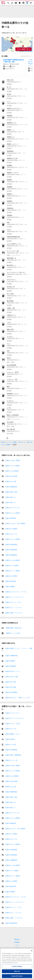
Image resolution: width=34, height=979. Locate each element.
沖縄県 (8, 444)
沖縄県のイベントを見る (12, 633)
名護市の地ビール (10, 497)
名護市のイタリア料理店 (12, 465)
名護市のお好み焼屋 (11, 476)
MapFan (3, 442)
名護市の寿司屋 (10, 739)
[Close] (32, 951)
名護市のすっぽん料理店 (12, 560)
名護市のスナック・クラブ (13, 602)
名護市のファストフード (12, 713)
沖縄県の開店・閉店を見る (13, 628)
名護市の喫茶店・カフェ (12, 734)
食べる (21, 442)
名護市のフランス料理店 (12, 539)
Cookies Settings (17, 966)
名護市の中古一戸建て (12, 676)
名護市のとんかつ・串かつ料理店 (15, 523)
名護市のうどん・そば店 (12, 723)
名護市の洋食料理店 (11, 544)
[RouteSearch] (12, 3)
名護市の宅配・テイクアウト (13, 613)
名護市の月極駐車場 (11, 655)
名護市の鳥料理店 (10, 518)
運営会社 (17, 939)
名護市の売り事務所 (11, 692)
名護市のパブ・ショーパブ (13, 607)
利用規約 (17, 942)
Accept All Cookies (17, 976)
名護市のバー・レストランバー (14, 597)
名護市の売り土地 (10, 682)
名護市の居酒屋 (10, 586)
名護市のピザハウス (11, 534)
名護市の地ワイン (10, 502)
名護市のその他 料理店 (12, 460)
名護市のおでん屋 (10, 481)
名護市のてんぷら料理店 (12, 513)
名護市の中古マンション (12, 671)
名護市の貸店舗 (10, 661)
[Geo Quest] (27, 3)
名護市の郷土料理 (10, 581)
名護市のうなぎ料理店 (12, 471)
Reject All (17, 971)
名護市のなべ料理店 (11, 529)
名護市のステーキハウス (12, 507)
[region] (17, 44)
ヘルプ (17, 945)
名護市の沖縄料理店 (11, 555)
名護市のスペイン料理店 (12, 571)
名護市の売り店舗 (10, 687)
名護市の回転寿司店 (11, 923)
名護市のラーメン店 (11, 760)
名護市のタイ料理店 (11, 576)
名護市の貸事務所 (10, 666)
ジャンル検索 (12, 442)
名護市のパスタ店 (10, 744)
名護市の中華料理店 (11, 749)
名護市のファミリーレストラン (14, 718)
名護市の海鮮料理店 (11, 486)
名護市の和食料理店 (11, 550)
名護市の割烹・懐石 (11, 492)
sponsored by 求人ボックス (26, 56)
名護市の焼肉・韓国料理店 (13, 755)
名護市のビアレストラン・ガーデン (15, 592)
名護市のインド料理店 (12, 565)
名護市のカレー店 (10, 728)
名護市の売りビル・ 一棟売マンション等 (17, 697)
